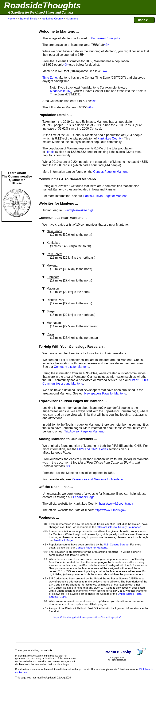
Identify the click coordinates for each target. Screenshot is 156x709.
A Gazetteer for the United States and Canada (40, 12)
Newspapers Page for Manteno (105, 393)
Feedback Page (84, 497)
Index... (144, 20)
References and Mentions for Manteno (97, 479)
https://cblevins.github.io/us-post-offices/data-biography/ (87, 617)
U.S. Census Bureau (116, 544)
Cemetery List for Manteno (71, 366)
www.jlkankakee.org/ (79, 210)
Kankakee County (103, 38)
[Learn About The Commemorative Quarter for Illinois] (17, 219)
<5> (93, 100)
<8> (68, 466)
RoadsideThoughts (42, 5)
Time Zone (49, 77)
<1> (117, 38)
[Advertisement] (17, 96)
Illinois (50, 151)
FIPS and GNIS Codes (92, 449)
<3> (65, 64)
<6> (90, 107)
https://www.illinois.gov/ (110, 510)
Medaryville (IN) (60, 91)
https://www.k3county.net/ (116, 503)
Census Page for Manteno (110, 171)
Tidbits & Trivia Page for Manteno (105, 196)
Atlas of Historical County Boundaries (119, 526)
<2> (106, 44)
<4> (104, 71)
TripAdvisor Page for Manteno (84, 431)
